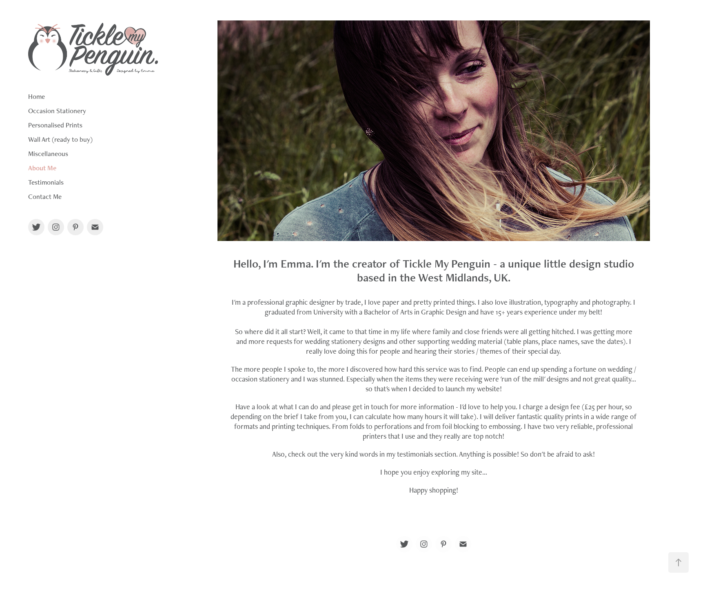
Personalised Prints (55, 124)
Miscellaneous (48, 153)
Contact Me (45, 196)
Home (36, 96)
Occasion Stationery (57, 110)
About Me (42, 167)
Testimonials (46, 182)
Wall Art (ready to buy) (60, 139)
